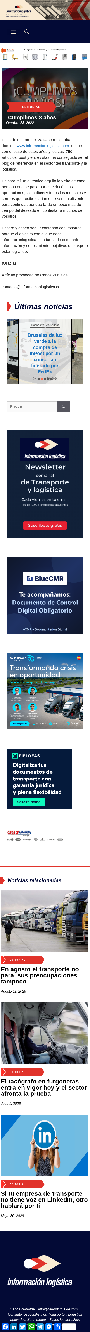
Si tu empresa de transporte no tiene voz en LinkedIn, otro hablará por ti (44, 1199)
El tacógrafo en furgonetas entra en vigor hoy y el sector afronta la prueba (44, 1087)
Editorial (31, 106)
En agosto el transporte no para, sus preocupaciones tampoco (40, 975)
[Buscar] (63, 406)
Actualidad (38, 328)
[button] (39, 379)
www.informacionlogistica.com (43, 146)
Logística (52, 328)
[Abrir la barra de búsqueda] (27, 32)
